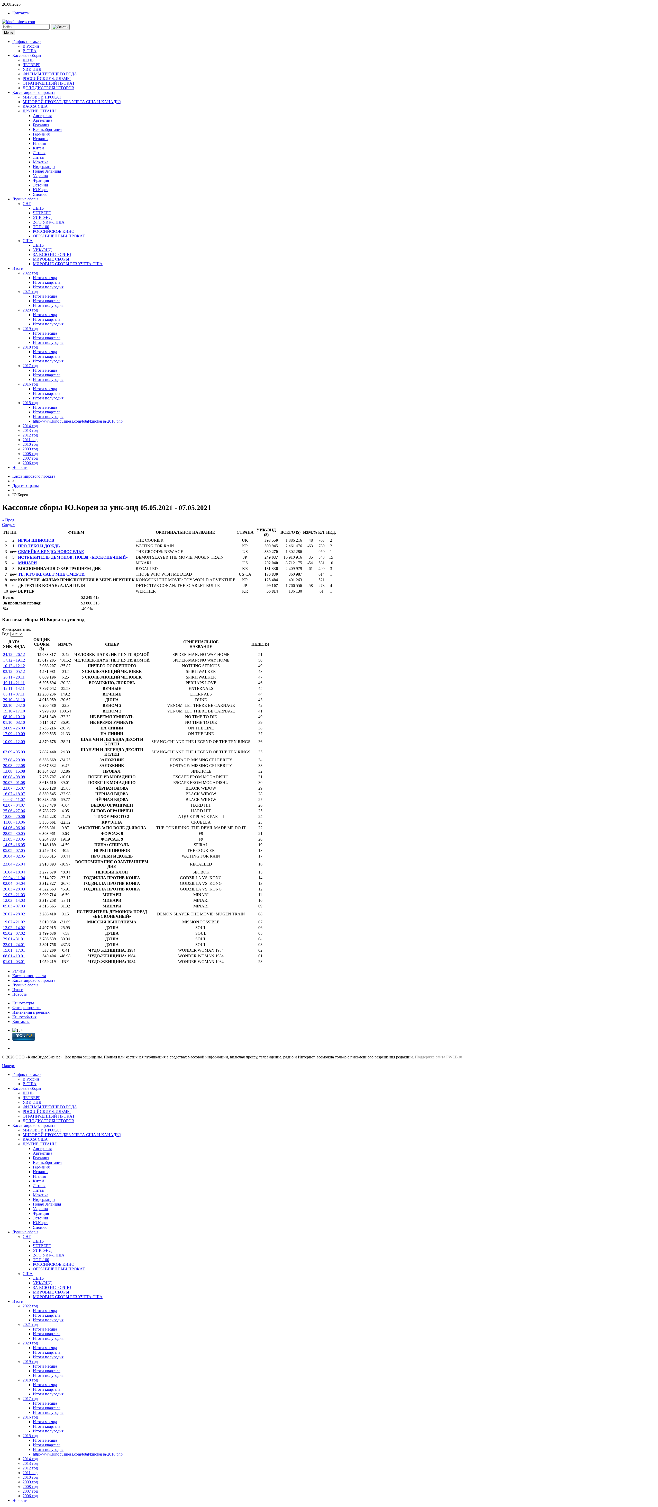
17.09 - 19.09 (14, 734)
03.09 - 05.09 (14, 752)
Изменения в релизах (31, 1012)
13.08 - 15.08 (14, 771)
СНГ (27, 203)
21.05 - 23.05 (14, 839)
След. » (8, 524)
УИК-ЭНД (32, 69)
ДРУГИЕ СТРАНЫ (40, 111)
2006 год (30, 463)
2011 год (30, 440)
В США (29, 51)
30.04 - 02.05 (14, 856)
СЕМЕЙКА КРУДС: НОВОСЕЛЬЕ (51, 551)
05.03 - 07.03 (14, 906)
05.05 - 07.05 (14, 850)
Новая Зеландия (47, 171)
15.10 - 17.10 (14, 711)
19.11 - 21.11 (14, 683)
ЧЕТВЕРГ (31, 65)
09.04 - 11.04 (14, 878)
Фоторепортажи (26, 1007)
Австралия (42, 115)
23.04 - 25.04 (14, 864)
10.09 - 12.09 (14, 741)
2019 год (30, 328)
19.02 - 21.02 (14, 922)
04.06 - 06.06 (14, 828)
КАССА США (35, 106)
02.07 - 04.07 (14, 805)
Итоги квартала (46, 282)
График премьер (26, 41)
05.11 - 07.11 (14, 694)
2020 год (30, 310)
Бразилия (41, 125)
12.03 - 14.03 (14, 900)
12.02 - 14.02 (14, 927)
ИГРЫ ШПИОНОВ (36, 540)
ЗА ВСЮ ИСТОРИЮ (52, 254)
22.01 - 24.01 (14, 944)
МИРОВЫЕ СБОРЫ (51, 259)
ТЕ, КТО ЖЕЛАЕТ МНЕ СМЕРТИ (51, 574)
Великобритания (47, 129)
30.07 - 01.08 (14, 782)
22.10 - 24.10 (14, 705)
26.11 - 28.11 (14, 677)
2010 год (30, 444)
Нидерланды (44, 166)
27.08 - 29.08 (14, 760)
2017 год (30, 365)
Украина (40, 176)
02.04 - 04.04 (14, 883)
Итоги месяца (45, 277)
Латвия (39, 152)
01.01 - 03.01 (14, 961)
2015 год (30, 402)
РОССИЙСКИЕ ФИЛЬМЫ (47, 78)
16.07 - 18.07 (14, 794)
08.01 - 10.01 (14, 956)
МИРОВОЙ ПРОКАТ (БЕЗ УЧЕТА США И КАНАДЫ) (72, 102)
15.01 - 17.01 (14, 950)
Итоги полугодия (48, 287)
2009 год (30, 449)
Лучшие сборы (25, 199)
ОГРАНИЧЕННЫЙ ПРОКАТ (49, 83)
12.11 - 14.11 (14, 688)
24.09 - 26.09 (14, 728)
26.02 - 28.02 (14, 914)
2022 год (30, 273)
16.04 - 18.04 (14, 872)
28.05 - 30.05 (14, 833)
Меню (8, 32)
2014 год (30, 426)
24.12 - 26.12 (14, 654)
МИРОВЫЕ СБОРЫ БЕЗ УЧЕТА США (68, 264)
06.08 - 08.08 (14, 777)
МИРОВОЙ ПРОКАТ (42, 97)
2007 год (30, 458)
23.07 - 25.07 (14, 788)
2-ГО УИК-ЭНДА (49, 222)
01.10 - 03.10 (14, 722)
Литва (38, 157)
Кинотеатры (23, 1003)
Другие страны (25, 485)
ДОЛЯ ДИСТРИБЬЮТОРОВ (48, 88)
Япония (40, 194)
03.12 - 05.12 (14, 671)
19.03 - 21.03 (14, 895)
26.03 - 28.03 (14, 889)
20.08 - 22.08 (14, 765)
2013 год (30, 430)
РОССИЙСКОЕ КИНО (54, 231)
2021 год (30, 291)
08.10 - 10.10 (14, 717)
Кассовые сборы (26, 55)
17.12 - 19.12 (14, 660)
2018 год (30, 347)
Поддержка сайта (430, 1057)
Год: (5, 634)
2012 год (30, 435)
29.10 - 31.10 (14, 700)
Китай (38, 148)
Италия (39, 143)
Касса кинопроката (29, 976)
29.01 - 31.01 (14, 939)
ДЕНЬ (28, 60)
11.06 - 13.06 (14, 822)
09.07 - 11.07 (14, 799)
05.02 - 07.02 (14, 933)
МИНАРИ (27, 563)
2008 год (30, 453)
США (28, 240)
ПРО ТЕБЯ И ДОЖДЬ (39, 546)
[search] (60, 27)
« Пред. (8, 520)
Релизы (18, 971)
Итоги (17, 268)
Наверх (8, 1066)
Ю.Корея (40, 190)
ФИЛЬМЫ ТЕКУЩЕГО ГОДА (50, 74)
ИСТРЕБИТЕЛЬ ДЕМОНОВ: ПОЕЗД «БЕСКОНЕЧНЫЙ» (73, 557)
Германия (41, 134)
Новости (20, 467)
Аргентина (42, 120)
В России (31, 46)
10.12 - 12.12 (14, 666)
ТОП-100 (41, 227)
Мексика (40, 162)
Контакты (21, 13)
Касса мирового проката (33, 92)
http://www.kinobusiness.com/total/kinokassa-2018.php (78, 421)
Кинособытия (24, 1017)
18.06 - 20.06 (14, 816)
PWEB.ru (454, 1057)
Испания (40, 139)
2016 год (30, 384)
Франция (41, 180)
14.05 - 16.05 (14, 845)
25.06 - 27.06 (14, 811)
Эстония (40, 185)
